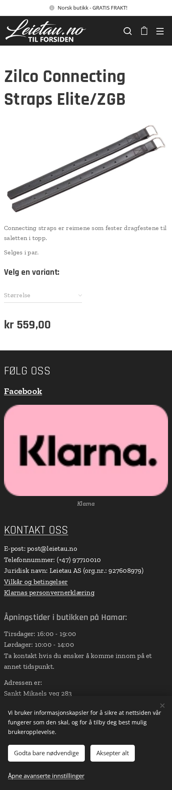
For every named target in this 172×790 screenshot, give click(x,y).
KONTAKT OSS (36, 530)
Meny (160, 31)
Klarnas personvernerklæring (49, 592)
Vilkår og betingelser (36, 582)
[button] (127, 31)
